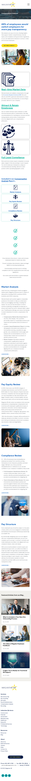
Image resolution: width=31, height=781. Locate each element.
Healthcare (3, 720)
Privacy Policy (4, 751)
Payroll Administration (6, 702)
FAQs (2, 747)
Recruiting (3, 706)
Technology (4, 726)
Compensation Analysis (7, 704)
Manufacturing (4, 718)
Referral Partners (5, 743)
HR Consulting (4, 698)
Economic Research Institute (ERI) (12, 95)
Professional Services (6, 724)
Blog (2, 735)
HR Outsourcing (5, 696)
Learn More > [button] (5, 354)
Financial (3, 714)
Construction (4, 713)
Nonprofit (3, 722)
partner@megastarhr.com (9, 765)
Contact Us (4, 749)
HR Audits (3, 700)
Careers (3, 745)
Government (4, 716)
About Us (3, 742)
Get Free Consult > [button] (9, 45)
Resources (3, 733)
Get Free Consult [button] (15, 757)
